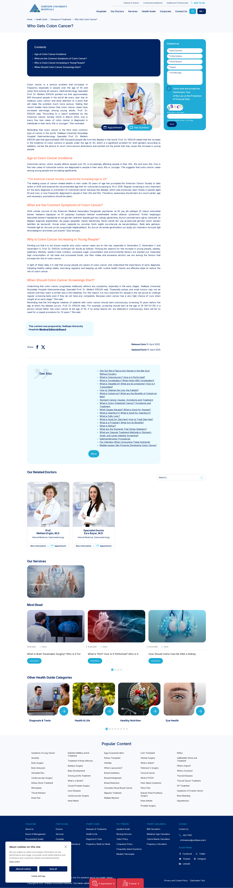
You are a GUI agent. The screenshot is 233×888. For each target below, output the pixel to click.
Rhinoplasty (36, 788)
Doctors (59, 829)
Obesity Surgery (148, 758)
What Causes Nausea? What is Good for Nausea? (125, 409)
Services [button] (133, 11)
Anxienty (35, 758)
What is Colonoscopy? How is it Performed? (122, 377)
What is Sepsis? (184, 766)
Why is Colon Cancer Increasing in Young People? (59, 62)
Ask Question (141, 127)
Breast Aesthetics (112, 773)
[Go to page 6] (121, 729)
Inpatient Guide (123, 829)
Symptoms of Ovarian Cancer (190, 791)
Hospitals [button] (101, 11)
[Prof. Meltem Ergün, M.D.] (48, 504)
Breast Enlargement (112, 778)
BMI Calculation (153, 829)
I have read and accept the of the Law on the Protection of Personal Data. (187, 93)
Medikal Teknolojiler (125, 854)
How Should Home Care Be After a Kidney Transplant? (172, 654)
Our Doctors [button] (117, 11)
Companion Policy (124, 844)
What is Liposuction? (113, 768)
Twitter (202, 854)
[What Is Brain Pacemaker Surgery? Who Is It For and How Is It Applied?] (56, 640)
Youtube (186, 859)
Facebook (187, 854)
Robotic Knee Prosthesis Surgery (151, 794)
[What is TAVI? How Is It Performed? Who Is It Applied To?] (116, 640)
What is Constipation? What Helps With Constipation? (127, 380)
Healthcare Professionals (177, 3)
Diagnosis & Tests (94, 839)
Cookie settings (38, 876)
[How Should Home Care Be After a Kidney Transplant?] (177, 640)
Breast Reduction (111, 783)
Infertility (108, 763)
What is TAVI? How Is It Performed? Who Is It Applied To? (113, 654)
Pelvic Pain (145, 788)
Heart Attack (73, 801)
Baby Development (76, 771)
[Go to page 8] (127, 729)
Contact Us (184, 829)
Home (29, 19)
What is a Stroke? (75, 781)
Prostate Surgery (148, 806)
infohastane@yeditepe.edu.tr (186, 840)
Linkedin (186, 864)
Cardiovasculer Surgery (42, 778)
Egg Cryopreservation (114, 753)
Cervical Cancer (148, 773)
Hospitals (60, 839)
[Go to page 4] (121, 670)
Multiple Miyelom (111, 798)
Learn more (14, 861)
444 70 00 (199, 3)
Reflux (180, 753)
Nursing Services (124, 834)
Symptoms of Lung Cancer (43, 753)
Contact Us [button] (181, 11)
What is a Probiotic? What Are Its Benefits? (122, 422)
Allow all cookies (23, 869)
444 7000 (187, 835)
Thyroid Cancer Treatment (189, 781)
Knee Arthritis (146, 801)
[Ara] (192, 11)
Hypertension (183, 801)
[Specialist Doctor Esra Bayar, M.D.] (94, 504)
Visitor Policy (122, 839)
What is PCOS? (147, 778)
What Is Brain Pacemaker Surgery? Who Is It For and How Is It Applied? (54, 654)
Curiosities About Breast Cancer (118, 788)
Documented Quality (34, 839)
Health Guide (41, 19)
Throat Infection (38, 793)
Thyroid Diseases (185, 776)
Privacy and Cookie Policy (176, 880)
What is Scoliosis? (185, 771)
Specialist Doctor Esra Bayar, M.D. (93, 532)
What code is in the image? (175, 112)
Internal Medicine (39, 537)
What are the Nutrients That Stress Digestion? (123, 429)
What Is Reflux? (108, 425)
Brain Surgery (37, 763)
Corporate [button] (165, 11)
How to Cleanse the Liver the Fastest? (119, 390)
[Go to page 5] (118, 729)
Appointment (115, 127)
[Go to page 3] (118, 670)
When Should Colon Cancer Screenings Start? (57, 67)
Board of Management (35, 834)
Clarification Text (181, 92)
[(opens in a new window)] (36, 347)
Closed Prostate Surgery (79, 786)
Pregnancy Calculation (157, 844)
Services (60, 834)
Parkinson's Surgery (150, 768)
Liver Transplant (148, 753)
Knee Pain (35, 798)
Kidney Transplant (112, 758)
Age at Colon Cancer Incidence (50, 54)
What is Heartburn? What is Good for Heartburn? (125, 413)
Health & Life (91, 834)
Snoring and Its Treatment (79, 776)
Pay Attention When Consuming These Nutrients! (125, 442)
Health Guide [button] (149, 11)
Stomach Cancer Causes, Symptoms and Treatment (126, 400)
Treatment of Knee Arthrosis (80, 761)
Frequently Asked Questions (129, 849)
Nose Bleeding (183, 796)
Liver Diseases (74, 791)
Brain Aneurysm (38, 768)
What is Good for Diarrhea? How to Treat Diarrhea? (126, 419)
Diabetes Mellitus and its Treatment (78, 754)
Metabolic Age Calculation (158, 834)
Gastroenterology (56, 537)
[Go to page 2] (115, 670)
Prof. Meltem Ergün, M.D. (48, 532)
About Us (29, 829)
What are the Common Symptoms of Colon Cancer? (60, 58)
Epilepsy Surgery (75, 766)
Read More (34, 661)
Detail (34, 593)
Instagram (202, 859)
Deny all (53, 869)
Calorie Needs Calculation (158, 839)
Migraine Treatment (112, 793)
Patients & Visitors (131, 3)
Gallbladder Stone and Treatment (187, 759)
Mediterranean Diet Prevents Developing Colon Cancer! (128, 445)
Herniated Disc (37, 773)
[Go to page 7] (124, 729)
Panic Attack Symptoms (151, 783)
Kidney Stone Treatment (42, 783)
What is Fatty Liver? (110, 416)
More (94, 453)
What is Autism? (147, 763)
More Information (38, 546)
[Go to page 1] (112, 669)
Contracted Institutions (152, 3)
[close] (66, 846)
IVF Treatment (183, 786)
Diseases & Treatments (61, 19)
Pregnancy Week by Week (98, 844)
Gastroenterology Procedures (115, 438)
